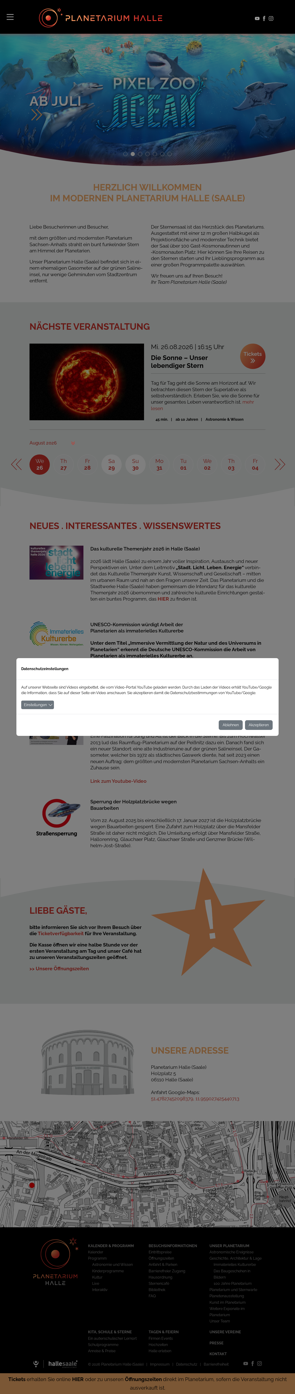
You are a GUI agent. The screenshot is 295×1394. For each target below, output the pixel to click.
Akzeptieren (259, 725)
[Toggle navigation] (10, 16)
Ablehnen (231, 725)
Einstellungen (35, 705)
